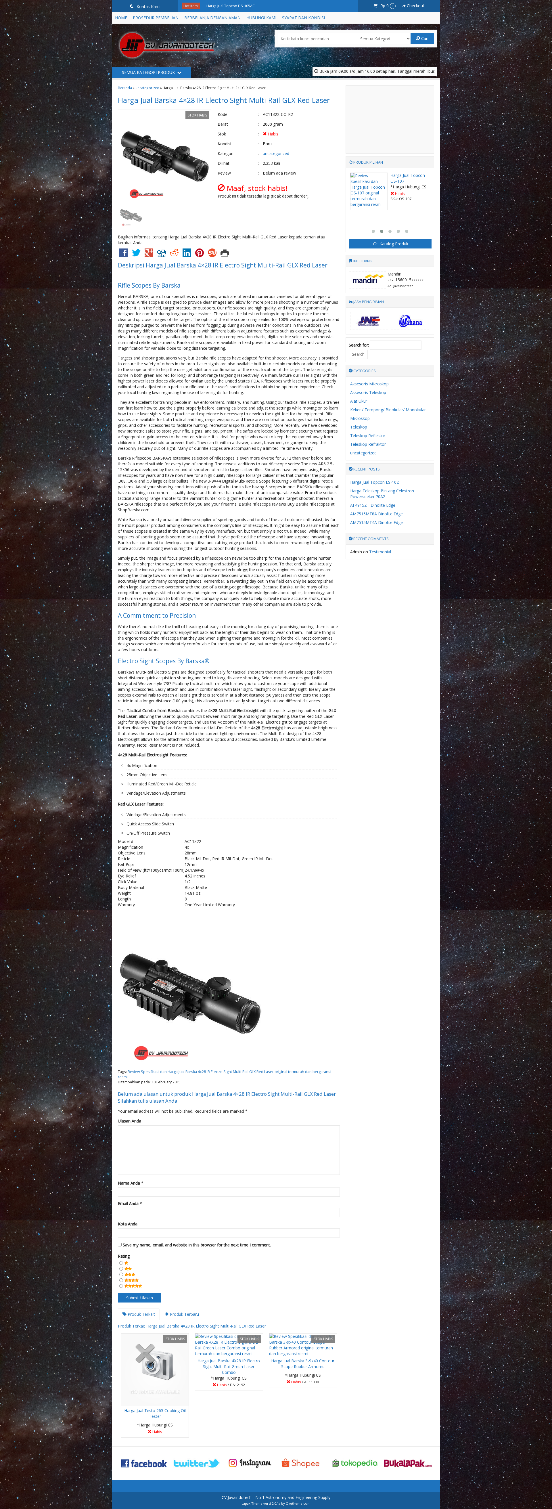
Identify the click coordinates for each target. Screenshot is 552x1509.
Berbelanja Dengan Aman (212, 17)
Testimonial (380, 551)
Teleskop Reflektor (367, 435)
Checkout (415, 5)
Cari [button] (424, 38)
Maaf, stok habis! (156, 1432)
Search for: (359, 345)
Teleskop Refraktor (368, 444)
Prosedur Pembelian (156, 17)
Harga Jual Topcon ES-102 (374, 482)
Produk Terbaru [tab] (184, 1314)
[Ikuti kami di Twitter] (197, 1463)
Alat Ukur (358, 401)
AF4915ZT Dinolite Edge (372, 505)
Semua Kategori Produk (149, 72)
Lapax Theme (251, 1503)
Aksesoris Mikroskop (369, 384)
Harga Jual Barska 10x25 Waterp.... (406, 178)
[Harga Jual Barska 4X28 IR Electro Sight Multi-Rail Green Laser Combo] (228, 1344)
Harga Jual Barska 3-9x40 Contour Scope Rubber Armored (302, 1363)
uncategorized (147, 87)
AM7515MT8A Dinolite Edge (376, 514)
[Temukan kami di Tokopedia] (355, 1463)
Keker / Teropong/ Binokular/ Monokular (388, 409)
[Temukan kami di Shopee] (302, 1463)
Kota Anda (127, 1224)
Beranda (125, 87)
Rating (124, 1256)
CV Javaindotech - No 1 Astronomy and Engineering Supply (276, 1497)
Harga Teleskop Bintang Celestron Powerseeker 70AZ (382, 493)
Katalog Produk (393, 243)
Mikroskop (360, 418)
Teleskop (358, 427)
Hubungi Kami (261, 17)
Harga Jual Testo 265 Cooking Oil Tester (155, 1413)
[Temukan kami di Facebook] (144, 1463)
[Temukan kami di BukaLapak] (408, 1463)
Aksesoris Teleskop (368, 392)
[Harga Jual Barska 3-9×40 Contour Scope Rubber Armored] (303, 1344)
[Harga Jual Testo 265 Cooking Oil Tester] (155, 1369)
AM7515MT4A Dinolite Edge (376, 522)
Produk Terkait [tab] (140, 1314)
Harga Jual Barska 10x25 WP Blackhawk (239, 5)
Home (121, 17)
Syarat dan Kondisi (303, 17)
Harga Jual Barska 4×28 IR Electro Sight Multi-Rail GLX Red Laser (224, 100)
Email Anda (128, 1203)
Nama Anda (129, 1183)
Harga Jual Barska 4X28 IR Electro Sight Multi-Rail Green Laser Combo (229, 1366)
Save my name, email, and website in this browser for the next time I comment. (197, 1245)
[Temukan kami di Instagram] (249, 1463)
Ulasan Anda (129, 1121)
